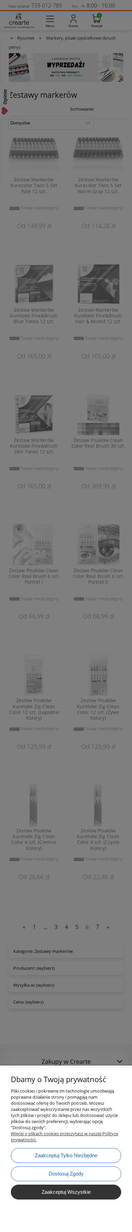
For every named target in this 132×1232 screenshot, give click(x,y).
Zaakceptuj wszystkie (66, 1192)
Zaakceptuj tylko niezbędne (66, 1155)
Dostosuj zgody (66, 1174)
